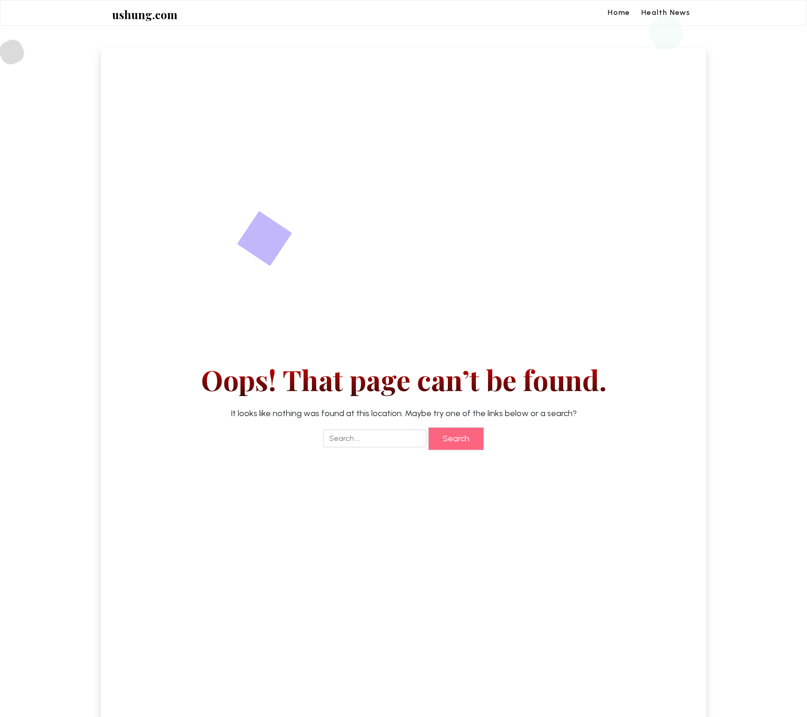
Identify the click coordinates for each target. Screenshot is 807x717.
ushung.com (144, 14)
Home (619, 12)
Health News (665, 12)
